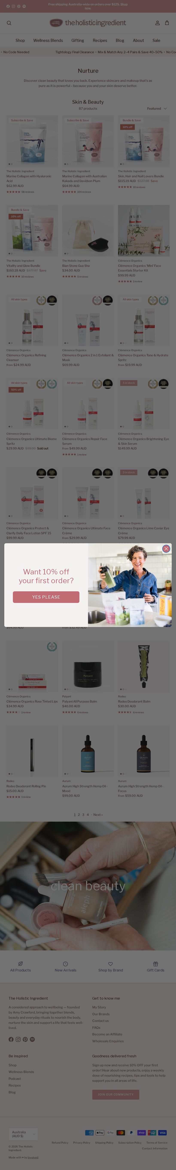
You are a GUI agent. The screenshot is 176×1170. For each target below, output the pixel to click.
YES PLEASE (46, 597)
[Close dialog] (166, 548)
